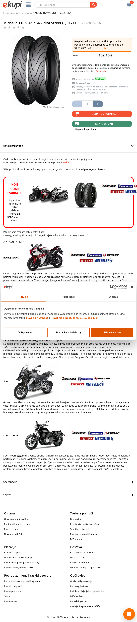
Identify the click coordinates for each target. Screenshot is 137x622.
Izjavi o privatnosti (37, 317)
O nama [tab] (113, 296)
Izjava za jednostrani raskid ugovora (22, 581)
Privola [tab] (24, 296)
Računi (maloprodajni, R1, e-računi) (21, 562)
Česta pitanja (76, 518)
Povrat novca (10, 601)
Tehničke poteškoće (80, 529)
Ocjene (7, 494)
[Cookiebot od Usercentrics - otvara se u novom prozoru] (112, 286)
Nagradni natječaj (13, 534)
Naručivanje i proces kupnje (18, 557)
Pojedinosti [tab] (68, 296)
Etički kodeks (76, 596)
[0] (128, 3)
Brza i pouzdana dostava (82, 552)
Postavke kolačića (66, 332)
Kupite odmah (104, 123)
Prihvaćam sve (112, 332)
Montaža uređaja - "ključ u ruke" (86, 567)
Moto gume (27, 13)
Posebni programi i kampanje (84, 534)
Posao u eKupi (11, 529)
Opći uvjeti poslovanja (81, 581)
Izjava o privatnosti (79, 586)
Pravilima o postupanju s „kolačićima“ (74, 317)
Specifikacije (10, 481)
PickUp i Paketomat (80, 562)
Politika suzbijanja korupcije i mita (87, 591)
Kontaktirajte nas (78, 601)
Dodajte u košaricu (104, 113)
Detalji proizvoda (13, 145)
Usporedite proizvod (86, 129)
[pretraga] (93, 5)
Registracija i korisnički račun (84, 524)
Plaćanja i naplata (12, 552)
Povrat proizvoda (12, 591)
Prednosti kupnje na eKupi (17, 524)
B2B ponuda (76, 539)
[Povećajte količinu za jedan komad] (98, 104)
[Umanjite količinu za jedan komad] (77, 104)
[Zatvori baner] (132, 287)
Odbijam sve (25, 332)
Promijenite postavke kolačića (85, 606)
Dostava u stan (77, 557)
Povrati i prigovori (13, 586)
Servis (7, 596)
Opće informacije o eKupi (16, 518)
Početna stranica (10, 13)
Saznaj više (101, 71)
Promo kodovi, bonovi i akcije (18, 567)
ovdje (104, 48)
